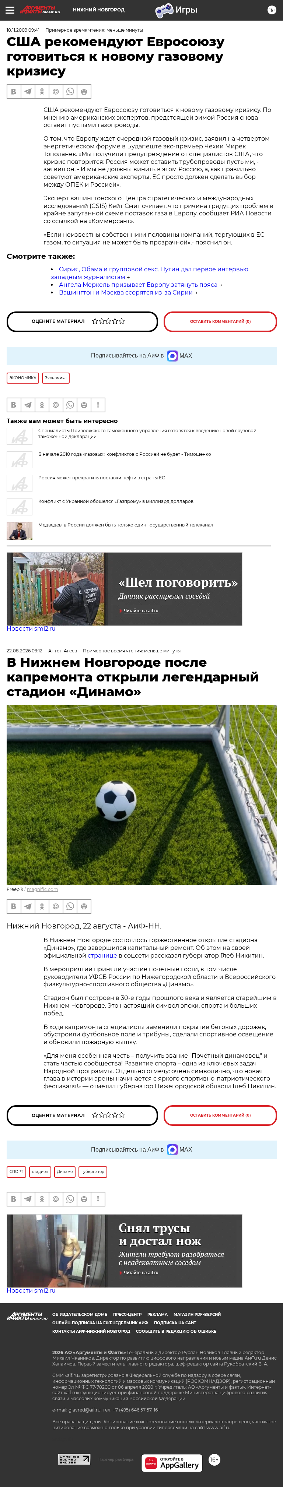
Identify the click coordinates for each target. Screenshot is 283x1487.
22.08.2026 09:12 (24, 650)
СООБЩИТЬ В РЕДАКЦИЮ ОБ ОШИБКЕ (176, 1331)
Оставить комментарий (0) (220, 321)
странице (102, 955)
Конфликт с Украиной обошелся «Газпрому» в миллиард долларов (115, 501)
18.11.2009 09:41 (23, 30)
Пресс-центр (127, 1314)
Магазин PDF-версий (197, 1314)
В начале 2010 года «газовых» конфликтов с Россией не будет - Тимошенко (124, 454)
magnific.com (42, 889)
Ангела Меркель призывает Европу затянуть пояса (138, 284)
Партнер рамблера (115, 1459)
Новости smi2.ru (31, 628)
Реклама (157, 1314)
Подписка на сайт (175, 1323)
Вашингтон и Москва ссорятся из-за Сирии (126, 292)
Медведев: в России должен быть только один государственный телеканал (125, 525)
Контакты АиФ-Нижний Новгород (91, 1331)
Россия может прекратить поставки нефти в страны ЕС (101, 477)
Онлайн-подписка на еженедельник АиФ (100, 1323)
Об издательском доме (79, 1314)
